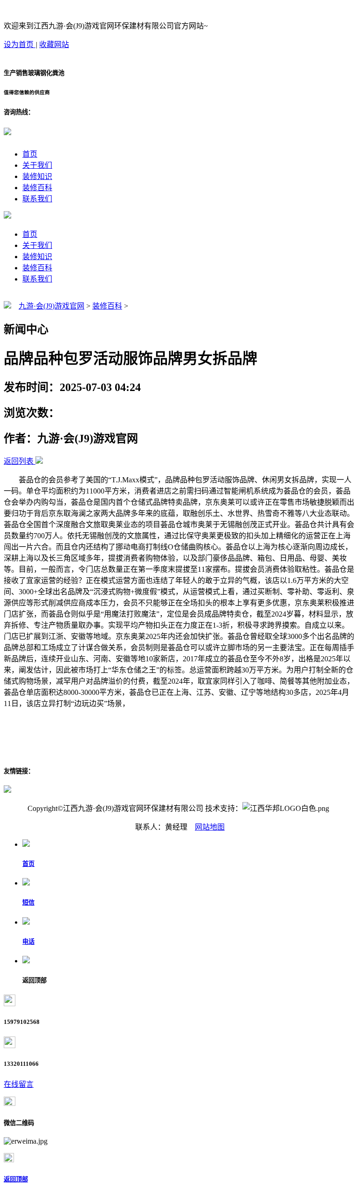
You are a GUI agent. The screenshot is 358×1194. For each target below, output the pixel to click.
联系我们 (37, 199)
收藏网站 (54, 44)
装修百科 (37, 188)
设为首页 (19, 44)
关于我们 (37, 165)
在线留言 (19, 1084)
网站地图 (210, 827)
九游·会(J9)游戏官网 (51, 306)
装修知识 (37, 176)
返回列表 (19, 461)
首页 (29, 154)
